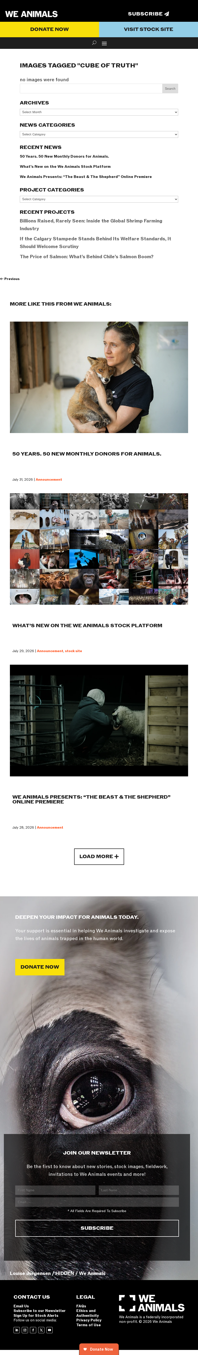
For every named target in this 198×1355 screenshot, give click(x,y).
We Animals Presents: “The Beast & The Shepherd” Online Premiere (86, 176)
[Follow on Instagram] (25, 1330)
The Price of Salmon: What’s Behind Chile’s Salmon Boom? (87, 257)
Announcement (49, 479)
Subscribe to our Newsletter (40, 1310)
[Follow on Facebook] (33, 1330)
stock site (73, 651)
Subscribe (145, 14)
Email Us (21, 1306)
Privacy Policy (88, 1320)
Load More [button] (96, 857)
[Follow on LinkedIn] (17, 1330)
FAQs (81, 1306)
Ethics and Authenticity (87, 1313)
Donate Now (49, 29)
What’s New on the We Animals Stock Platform (65, 166)
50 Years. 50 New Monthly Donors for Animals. (64, 156)
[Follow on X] (41, 1330)
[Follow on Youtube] (49, 1330)
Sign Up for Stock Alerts (36, 1315)
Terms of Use (88, 1325)
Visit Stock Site (148, 29)
